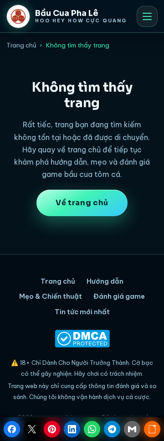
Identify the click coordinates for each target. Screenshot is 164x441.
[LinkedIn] (72, 429)
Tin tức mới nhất (82, 311)
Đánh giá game (119, 296)
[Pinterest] (52, 429)
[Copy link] (152, 429)
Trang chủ (21, 45)
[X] (32, 429)
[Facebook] (12, 429)
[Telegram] (112, 429)
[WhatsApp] (92, 429)
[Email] (132, 429)
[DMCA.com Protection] (81, 339)
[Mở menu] (147, 16)
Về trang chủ (82, 203)
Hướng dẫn (105, 281)
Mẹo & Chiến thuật (50, 296)
